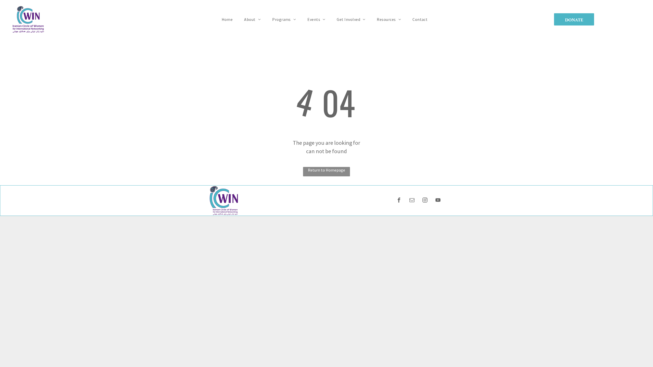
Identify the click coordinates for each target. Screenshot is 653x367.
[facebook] (399, 200)
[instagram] (425, 200)
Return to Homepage (326, 170)
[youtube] (438, 200)
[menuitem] (229, 19)
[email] (412, 200)
